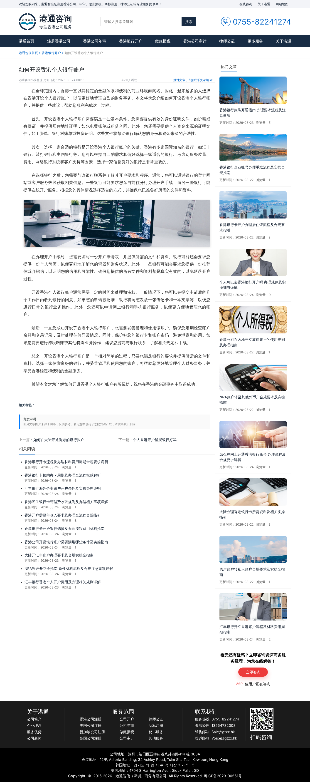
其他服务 (156, 738)
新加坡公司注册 (92, 732)
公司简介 (34, 719)
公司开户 (127, 719)
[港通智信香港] (27, 21)
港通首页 (26, 41)
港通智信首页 (28, 53)
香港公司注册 (90, 719)
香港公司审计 (195, 41)
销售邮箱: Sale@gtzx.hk (215, 732)
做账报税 (162, 41)
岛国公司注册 (90, 738)
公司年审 (127, 725)
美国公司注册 (90, 725)
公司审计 (127, 738)
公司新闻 (34, 738)
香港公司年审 (94, 41)
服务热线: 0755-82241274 (217, 719)
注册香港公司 (58, 41)
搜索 (188, 21)
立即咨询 (253, 672)
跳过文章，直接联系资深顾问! (193, 80)
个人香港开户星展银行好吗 (155, 439)
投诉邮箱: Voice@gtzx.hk (216, 738)
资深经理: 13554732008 (215, 725)
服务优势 (34, 732)
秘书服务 (156, 732)
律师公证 (227, 41)
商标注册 (156, 725)
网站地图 (282, 4)
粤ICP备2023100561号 (223, 776)
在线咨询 (245, 4)
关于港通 (264, 4)
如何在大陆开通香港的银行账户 (58, 439)
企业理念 (34, 725)
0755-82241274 (262, 21)
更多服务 (255, 41)
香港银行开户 (130, 41)
